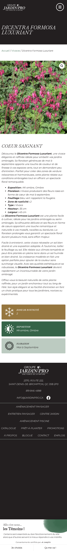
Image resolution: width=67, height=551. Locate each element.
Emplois (59, 435)
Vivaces (16, 50)
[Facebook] (48, 398)
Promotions (55, 428)
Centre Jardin (49, 413)
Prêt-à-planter (31, 428)
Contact (43, 435)
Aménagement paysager (32, 406)
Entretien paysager (21, 413)
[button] (62, 66)
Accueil (6, 50)
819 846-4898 (33, 390)
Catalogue (8, 428)
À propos (10, 435)
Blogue (27, 435)
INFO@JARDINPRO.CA (30, 397)
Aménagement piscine (34, 421)
